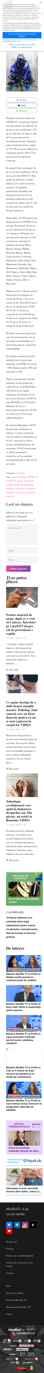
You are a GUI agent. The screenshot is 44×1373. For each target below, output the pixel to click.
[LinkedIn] (17, 1225)
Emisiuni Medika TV (16, 1300)
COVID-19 (11, 480)
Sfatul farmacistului (19, 1125)
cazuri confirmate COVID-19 (24, 476)
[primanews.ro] (27, 1340)
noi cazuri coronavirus (25, 488)
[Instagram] (25, 1225)
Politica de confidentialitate (19, 1255)
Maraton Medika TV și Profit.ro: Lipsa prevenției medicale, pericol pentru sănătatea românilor (23, 1038)
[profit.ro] (8, 1350)
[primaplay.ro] (36, 1340)
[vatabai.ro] (31, 1368)
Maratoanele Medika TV (18, 1307)
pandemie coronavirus (16, 492)
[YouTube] (9, 1231)
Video (9, 1314)
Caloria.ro (15, 912)
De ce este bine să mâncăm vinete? (24, 900)
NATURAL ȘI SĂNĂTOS (20, 877)
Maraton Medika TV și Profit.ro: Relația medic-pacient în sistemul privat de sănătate (23, 977)
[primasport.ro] (22, 1346)
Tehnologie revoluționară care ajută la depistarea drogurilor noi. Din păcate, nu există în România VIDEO (19, 810)
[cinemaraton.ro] (22, 1354)
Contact (10, 1248)
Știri (8, 1286)
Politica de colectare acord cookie (22, 44)
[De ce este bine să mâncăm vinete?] (24, 889)
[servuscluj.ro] (20, 1368)
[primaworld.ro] (15, 1362)
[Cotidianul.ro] (22, 1349)
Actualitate (20, 472)
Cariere (9, 1273)
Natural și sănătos (15, 1293)
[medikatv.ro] (13, 1354)
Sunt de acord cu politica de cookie (22, 35)
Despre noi (11, 1241)
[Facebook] (9, 1225)
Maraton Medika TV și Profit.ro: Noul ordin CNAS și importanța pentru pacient (23, 1007)
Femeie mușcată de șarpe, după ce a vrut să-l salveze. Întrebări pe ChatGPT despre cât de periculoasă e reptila (20, 624)
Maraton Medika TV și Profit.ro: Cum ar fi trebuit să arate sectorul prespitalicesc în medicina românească (23, 1072)
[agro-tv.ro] (28, 1362)
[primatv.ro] (5, 1341)
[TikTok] (33, 1225)
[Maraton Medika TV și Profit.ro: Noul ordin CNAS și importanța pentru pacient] (24, 993)
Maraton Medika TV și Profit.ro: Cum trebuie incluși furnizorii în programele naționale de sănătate (24, 1105)
